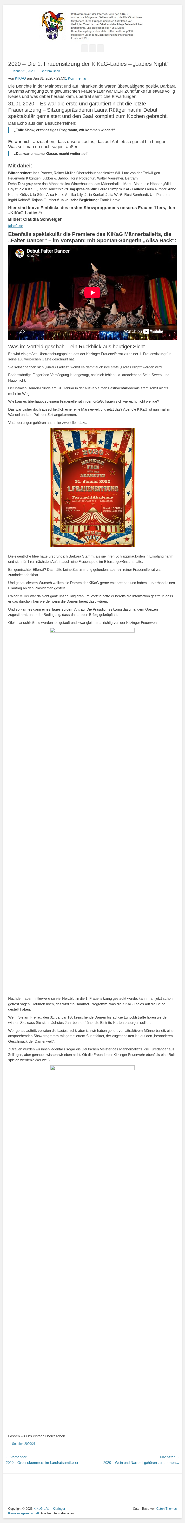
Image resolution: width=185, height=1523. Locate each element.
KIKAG (20, 78)
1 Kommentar (75, 78)
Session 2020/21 (23, 1444)
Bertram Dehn (50, 71)
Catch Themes (166, 1508)
